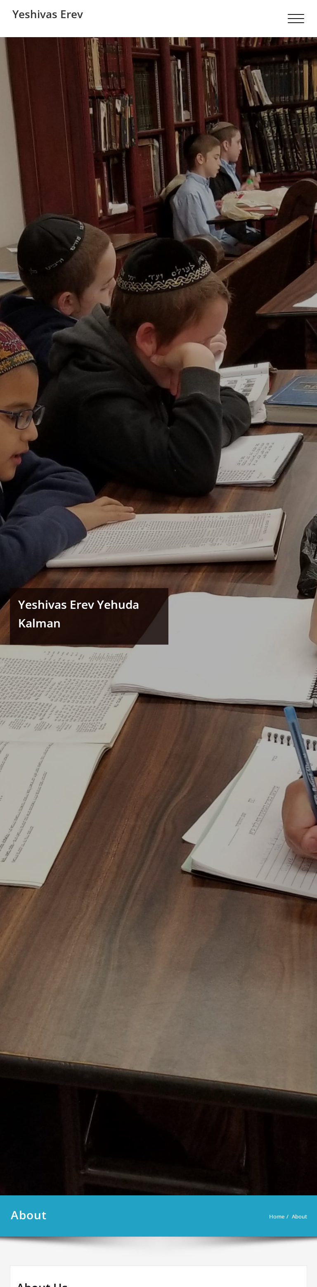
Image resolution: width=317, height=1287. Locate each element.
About (299, 1216)
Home (276, 1216)
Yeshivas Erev (47, 14)
